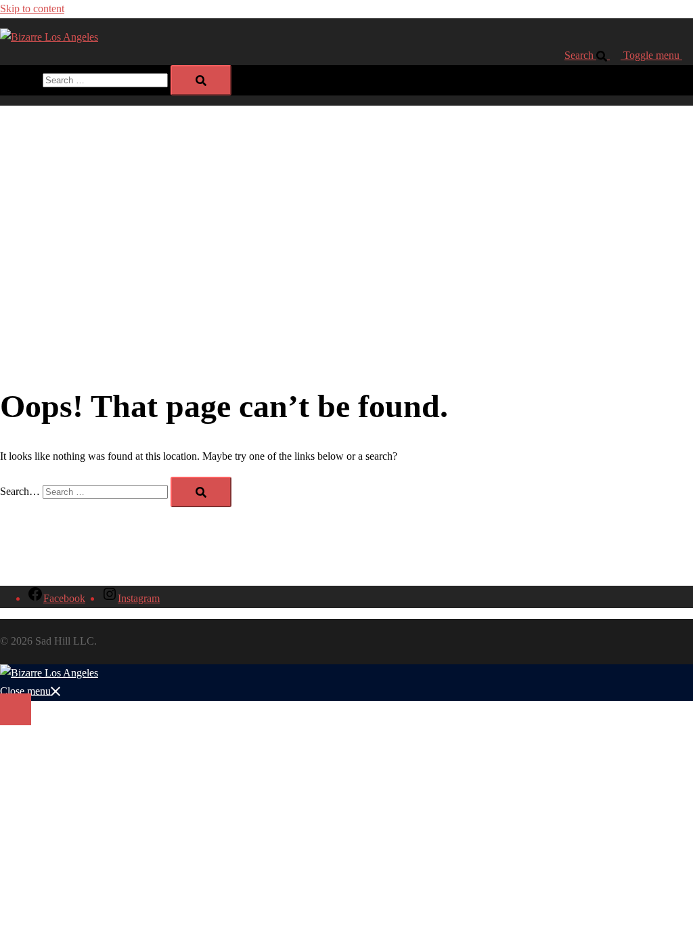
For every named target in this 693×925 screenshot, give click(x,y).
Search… (20, 79)
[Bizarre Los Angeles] (49, 37)
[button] (593, 55)
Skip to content (32, 8)
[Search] (201, 80)
